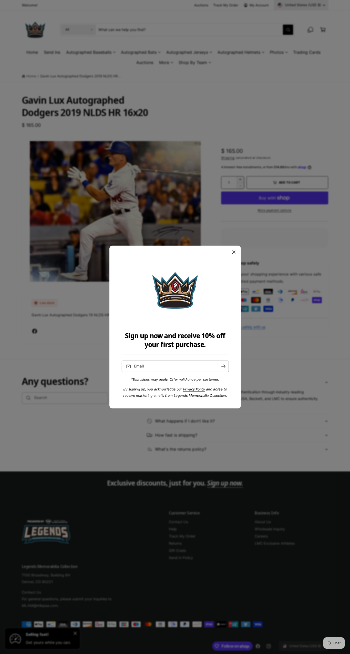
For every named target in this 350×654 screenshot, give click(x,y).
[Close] (234, 252)
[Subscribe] (223, 366)
